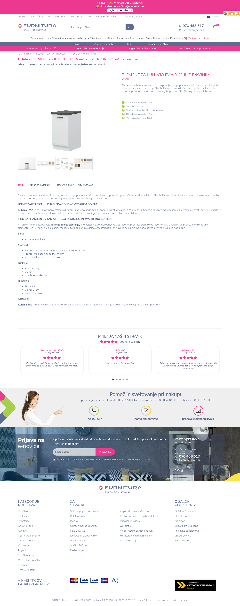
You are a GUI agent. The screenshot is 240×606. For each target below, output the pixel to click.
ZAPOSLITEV (182, 540)
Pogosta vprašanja (130, 520)
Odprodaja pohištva (157, 44)
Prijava (139, 16)
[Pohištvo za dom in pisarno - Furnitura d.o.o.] (37, 27)
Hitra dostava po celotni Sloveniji (141, 114)
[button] (67, 113)
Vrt (148, 38)
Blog (130, 44)
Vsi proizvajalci (183, 535)
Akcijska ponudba (104, 44)
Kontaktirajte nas (189, 459)
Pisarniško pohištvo (29, 535)
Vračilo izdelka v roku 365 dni (139, 118)
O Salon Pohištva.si (186, 511)
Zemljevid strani (27, 569)
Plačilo (74, 520)
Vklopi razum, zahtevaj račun (136, 530)
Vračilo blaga (77, 540)
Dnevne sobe (39, 38)
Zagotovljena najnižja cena (135, 511)
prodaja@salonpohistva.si (105, 16)
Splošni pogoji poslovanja (84, 511)
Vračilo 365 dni (78, 545)
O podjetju (181, 515)
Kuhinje (22, 530)
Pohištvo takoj (26, 555)
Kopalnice (160, 38)
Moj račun (129, 16)
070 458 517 (94, 418)
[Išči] (130, 27)
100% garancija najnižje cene (139, 102)
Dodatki (175, 38)
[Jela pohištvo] (232, 13)
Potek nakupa (78, 515)
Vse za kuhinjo (77, 38)
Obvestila (125, 525)
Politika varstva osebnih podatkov (139, 515)
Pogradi (22, 550)
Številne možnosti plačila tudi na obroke (145, 110)
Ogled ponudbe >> (120, 10)
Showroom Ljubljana (186, 525)
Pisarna (121, 38)
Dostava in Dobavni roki (84, 535)
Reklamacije (77, 550)
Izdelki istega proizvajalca (74, 184)
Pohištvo (23, 511)
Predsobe (137, 38)
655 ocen (134, 341)
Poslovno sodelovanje (187, 530)
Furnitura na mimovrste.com (136, 535)
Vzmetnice (24, 520)
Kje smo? (180, 520)
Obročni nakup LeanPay (83, 525)
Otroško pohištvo (102, 38)
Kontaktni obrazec (146, 418)
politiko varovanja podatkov (137, 459)
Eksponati (23, 564)
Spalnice (58, 38)
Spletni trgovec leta (135, 106)
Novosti (76, 44)
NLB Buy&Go (77, 530)
